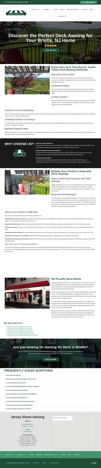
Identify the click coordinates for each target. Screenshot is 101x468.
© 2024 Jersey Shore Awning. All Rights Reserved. (18, 462)
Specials (62, 9)
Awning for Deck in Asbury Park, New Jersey (20, 333)
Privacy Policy (36, 462)
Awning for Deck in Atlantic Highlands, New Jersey (22, 335)
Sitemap (44, 462)
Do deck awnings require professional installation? (21, 394)
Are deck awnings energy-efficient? (17, 397)
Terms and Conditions (54, 462)
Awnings (46, 9)
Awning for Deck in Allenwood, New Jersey (20, 331)
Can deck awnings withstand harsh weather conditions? (23, 386)
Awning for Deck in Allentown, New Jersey (19, 329)
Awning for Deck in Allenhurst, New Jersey (20, 326)
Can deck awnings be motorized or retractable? (20, 401)
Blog (91, 9)
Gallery (85, 9)
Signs (56, 9)
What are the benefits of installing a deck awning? (21, 379)
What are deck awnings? (13, 375)
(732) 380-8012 (27, 431)
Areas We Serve (72, 9)
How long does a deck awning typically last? (19, 405)
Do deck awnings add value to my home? (18, 408)
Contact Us (62, 16)
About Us (35, 9)
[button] (50, 375)
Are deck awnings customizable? (16, 382)
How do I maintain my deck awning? (17, 390)
